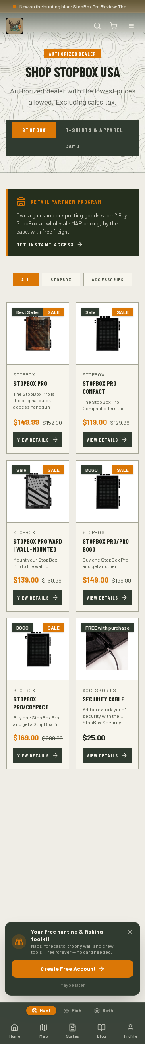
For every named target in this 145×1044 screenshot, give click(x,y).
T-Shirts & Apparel (94, 129)
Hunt (45, 1010)
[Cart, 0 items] (113, 26)
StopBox (34, 129)
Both (107, 1010)
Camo (72, 146)
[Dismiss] (130, 932)
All (25, 279)
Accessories (108, 279)
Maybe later (72, 985)
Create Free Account (68, 968)
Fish (76, 1010)
